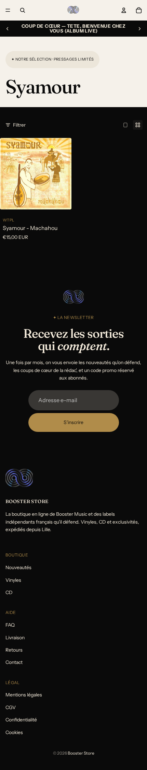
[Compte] (123, 10)
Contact (14, 662)
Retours (14, 650)
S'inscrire (73, 422)
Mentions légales (23, 695)
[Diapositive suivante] (139, 28)
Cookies (14, 732)
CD (9, 592)
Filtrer (19, 125)
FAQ (10, 625)
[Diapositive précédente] (7, 28)
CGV (10, 707)
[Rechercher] (22, 10)
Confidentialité (21, 720)
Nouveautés (18, 567)
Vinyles (13, 580)
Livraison (15, 637)
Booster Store (81, 753)
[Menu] (8, 10)
